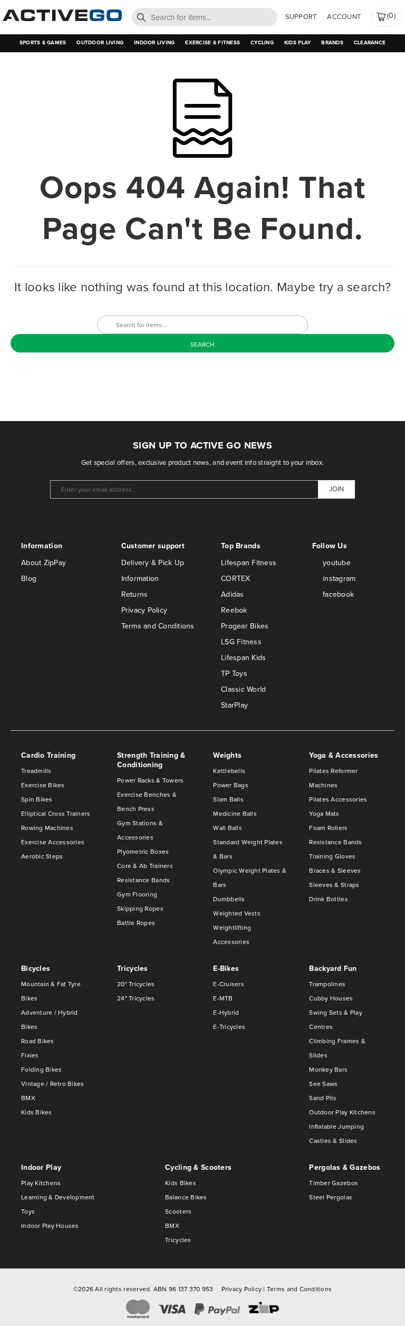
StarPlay (234, 705)
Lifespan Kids (243, 657)
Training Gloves (332, 856)
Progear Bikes (244, 626)
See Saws (323, 1084)
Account (344, 17)
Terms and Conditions (158, 626)
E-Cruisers (228, 984)
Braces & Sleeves (335, 870)
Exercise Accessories (52, 842)
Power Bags (230, 785)
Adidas (232, 594)
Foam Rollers (328, 828)
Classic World (243, 689)
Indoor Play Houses (50, 1225)
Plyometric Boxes (143, 851)
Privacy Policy (144, 610)
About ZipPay (43, 562)
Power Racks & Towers (150, 780)
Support (301, 17)
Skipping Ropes (140, 908)
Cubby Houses (331, 998)
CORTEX (235, 578)
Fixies (30, 1055)
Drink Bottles (328, 899)
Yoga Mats (324, 813)
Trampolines (327, 984)
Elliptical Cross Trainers (56, 813)
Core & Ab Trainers (145, 866)
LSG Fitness (241, 641)
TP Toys (234, 673)
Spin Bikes (37, 799)
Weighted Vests (237, 913)
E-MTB (223, 998)
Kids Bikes (36, 1112)
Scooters (178, 1211)
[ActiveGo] (62, 19)
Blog (28, 578)
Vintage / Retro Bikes (52, 1084)
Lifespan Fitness (248, 562)
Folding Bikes (41, 1069)
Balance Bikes (186, 1197)
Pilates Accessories (338, 799)
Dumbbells (229, 899)
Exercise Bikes (43, 785)
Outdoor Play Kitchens (342, 1112)
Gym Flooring (137, 894)
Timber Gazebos (333, 1183)
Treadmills (36, 771)
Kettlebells (229, 771)
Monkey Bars (328, 1069)
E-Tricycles (229, 1027)
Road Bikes (37, 1041)
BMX (28, 1098)
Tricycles (178, 1240)
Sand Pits (322, 1098)
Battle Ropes (136, 923)
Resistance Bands (143, 880)
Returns (134, 594)
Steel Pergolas (330, 1197)
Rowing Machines (47, 828)
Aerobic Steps (42, 856)
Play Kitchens (41, 1183)
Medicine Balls (235, 813)
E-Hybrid (226, 1012)
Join (336, 489)
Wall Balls (227, 828)
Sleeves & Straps (334, 885)
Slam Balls (228, 799)
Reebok (234, 610)
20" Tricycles (136, 984)
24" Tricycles (136, 998)
